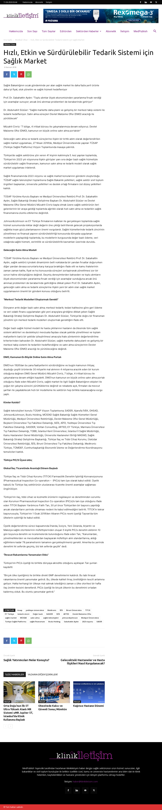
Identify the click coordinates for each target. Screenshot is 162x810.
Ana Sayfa (7, 40)
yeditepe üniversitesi (35, 610)
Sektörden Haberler (87, 31)
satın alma (35, 618)
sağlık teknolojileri (51, 618)
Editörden (66, 31)
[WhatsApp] (28, 74)
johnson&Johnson (70, 618)
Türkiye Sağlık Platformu (15, 621)
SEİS (58, 614)
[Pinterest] (21, 74)
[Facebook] (140, 2)
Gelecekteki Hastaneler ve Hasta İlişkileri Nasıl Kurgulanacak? (83, 661)
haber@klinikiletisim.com (85, 781)
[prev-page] (5, 726)
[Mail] (151, 2)
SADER (99, 621)
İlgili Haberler (14, 674)
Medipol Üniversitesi (90, 618)
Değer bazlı (38, 614)
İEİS (61, 610)
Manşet (7, 702)
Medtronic (51, 610)
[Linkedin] (145, 2)
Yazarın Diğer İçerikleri (43, 674)
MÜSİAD (23, 618)
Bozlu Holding (54, 621)
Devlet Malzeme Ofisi (82, 614)
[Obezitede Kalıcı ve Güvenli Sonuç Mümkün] (54, 692)
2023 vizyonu (87, 621)
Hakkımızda (27, 2)
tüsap (19, 610)
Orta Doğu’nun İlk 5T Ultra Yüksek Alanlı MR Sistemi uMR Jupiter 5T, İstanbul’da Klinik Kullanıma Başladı (18, 712)
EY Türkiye (9, 614)
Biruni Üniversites (74, 610)
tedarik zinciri (23, 614)
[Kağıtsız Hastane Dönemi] (89, 692)
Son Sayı (32, 31)
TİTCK (87, 610)
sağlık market (11, 618)
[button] (155, 31)
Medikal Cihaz (21, 40)
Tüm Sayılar (49, 31)
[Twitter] (156, 2)
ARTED (66, 614)
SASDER (49, 614)
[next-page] (10, 726)
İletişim (49, 2)
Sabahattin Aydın (71, 621)
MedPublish (140, 31)
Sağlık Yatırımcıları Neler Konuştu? (26, 660)
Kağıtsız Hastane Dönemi (88, 705)
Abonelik (39, 2)
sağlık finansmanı (37, 621)
